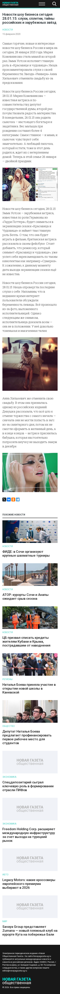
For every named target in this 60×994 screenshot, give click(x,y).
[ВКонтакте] (9, 499)
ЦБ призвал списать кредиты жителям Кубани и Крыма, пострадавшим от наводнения (26, 641)
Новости (7, 29)
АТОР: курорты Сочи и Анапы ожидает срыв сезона (25, 597)
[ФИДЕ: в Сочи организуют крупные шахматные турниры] (30, 542)
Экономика (9, 777)
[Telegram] (18, 499)
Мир (4, 921)
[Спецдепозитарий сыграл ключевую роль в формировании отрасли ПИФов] (30, 772)
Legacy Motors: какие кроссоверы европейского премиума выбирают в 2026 (28, 884)
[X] (4, 499)
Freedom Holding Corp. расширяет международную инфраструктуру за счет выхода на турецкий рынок (28, 835)
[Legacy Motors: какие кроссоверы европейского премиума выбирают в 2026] (30, 870)
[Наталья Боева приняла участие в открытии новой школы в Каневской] (30, 675)
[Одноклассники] (13, 499)
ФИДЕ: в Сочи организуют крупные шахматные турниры (26, 553)
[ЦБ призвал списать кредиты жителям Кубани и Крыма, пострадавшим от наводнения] (30, 628)
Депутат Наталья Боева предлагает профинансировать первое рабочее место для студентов (27, 737)
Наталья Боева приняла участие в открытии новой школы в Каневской (29, 688)
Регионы (7, 679)
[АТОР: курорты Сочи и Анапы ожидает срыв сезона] (30, 585)
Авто (5, 874)
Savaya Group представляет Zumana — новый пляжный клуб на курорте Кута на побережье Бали (29, 930)
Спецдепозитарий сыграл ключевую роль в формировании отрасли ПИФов (28, 786)
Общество (27, 5)
